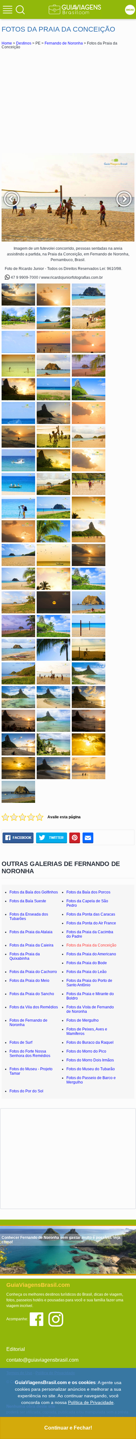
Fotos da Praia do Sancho (31, 994)
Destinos (23, 43)
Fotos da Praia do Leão (86, 972)
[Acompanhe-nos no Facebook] (38, 1319)
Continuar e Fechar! (68, 1427)
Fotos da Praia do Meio (29, 980)
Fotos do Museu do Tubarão (90, 1069)
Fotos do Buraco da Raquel (90, 1042)
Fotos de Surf (20, 1042)
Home (7, 43)
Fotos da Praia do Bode (86, 963)
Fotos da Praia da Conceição (91, 945)
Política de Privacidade (91, 1402)
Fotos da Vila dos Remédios (33, 1007)
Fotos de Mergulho (82, 1020)
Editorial (15, 1349)
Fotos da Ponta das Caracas (90, 914)
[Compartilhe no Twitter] (51, 837)
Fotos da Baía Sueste (27, 901)
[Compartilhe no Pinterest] (75, 837)
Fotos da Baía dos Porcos (88, 892)
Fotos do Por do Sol (26, 1091)
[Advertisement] (68, 101)
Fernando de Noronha (64, 43)
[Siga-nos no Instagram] (57, 1319)
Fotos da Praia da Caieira (31, 945)
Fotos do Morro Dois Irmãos (90, 1060)
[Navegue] (8, 10)
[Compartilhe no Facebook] (18, 837)
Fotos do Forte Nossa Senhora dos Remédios (29, 1053)
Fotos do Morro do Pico (86, 1051)
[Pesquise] (20, 9)
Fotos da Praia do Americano (91, 954)
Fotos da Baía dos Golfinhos (33, 892)
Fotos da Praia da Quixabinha (24, 956)
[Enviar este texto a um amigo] (88, 837)
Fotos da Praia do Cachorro (33, 972)
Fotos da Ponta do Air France (91, 923)
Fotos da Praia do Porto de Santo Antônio (89, 982)
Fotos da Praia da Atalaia (31, 932)
